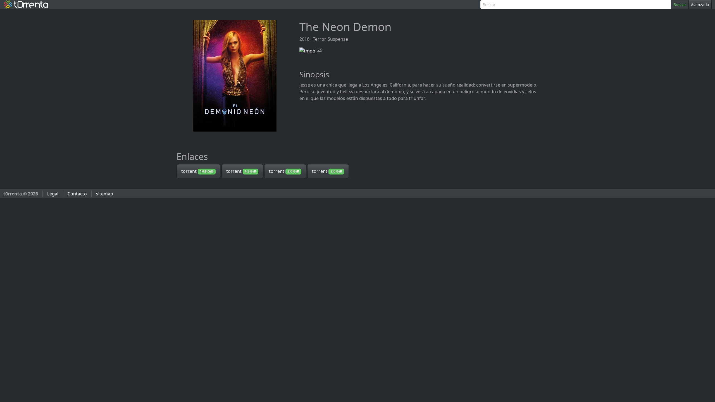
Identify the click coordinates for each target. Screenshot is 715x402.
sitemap (104, 194)
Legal (52, 194)
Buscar (679, 4)
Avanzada (700, 4)
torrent (197, 171)
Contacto (77, 194)
